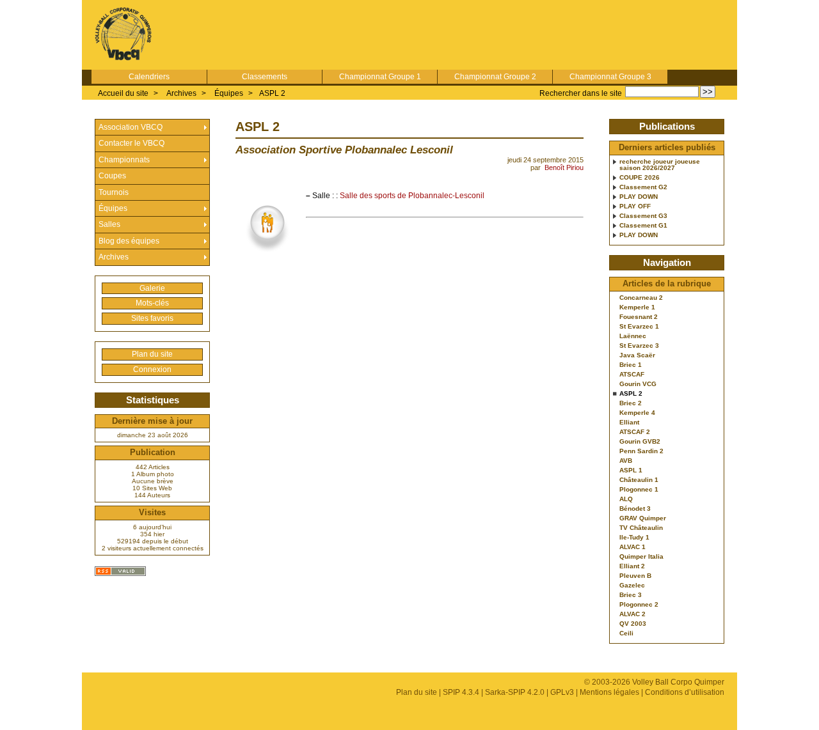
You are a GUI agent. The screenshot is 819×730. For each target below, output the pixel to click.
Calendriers (149, 76)
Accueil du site (123, 93)
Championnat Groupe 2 (495, 76)
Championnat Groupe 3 (610, 76)
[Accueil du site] (123, 34)
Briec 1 (630, 365)
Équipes (228, 93)
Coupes (112, 175)
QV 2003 (632, 624)
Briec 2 (630, 403)
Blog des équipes (129, 241)
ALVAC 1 (632, 547)
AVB (625, 461)
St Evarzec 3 (639, 346)
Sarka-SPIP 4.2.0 (515, 692)
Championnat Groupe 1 (380, 76)
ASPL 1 (630, 470)
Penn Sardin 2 (641, 451)
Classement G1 (643, 225)
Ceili (626, 633)
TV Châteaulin (641, 528)
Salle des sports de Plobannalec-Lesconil (412, 195)
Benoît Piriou (564, 167)
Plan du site (152, 354)
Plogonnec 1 (638, 489)
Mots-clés (152, 303)
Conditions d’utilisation (684, 692)
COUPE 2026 (639, 178)
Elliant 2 (632, 566)
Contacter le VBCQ (131, 143)
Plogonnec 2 (638, 605)
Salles (109, 224)
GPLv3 (562, 692)
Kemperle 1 (637, 307)
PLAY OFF (635, 206)
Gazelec (632, 585)
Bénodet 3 (635, 509)
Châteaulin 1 (638, 480)
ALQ (626, 499)
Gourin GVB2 (639, 442)
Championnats (124, 159)
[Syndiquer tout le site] (120, 571)
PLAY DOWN (638, 197)
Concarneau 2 (641, 298)
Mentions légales (609, 692)
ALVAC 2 (632, 614)
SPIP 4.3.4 (461, 692)
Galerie (152, 288)
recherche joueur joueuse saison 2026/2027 (659, 165)
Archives (181, 93)
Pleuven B (635, 576)
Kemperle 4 (637, 413)
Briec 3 (630, 595)
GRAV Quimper (642, 518)
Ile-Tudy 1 (634, 537)
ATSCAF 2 (634, 432)
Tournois (114, 192)
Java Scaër (637, 355)
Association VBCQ (131, 127)
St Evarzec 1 (639, 326)
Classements (264, 76)
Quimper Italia (641, 557)
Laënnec (632, 336)
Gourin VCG (637, 384)
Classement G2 (643, 187)
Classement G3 (643, 216)
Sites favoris (152, 318)
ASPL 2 (272, 93)
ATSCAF (631, 374)
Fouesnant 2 (638, 317)
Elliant (629, 422)
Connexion (152, 369)
